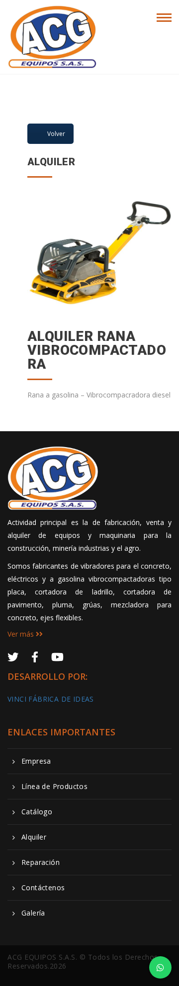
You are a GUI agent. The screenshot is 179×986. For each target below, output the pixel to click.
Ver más (21, 634)
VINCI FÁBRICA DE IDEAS (50, 699)
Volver (56, 134)
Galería (33, 913)
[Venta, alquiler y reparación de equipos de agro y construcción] (52, 15)
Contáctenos (43, 887)
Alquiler (33, 837)
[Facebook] (34, 656)
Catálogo (36, 811)
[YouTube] (57, 656)
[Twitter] (12, 656)
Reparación (40, 862)
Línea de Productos (54, 786)
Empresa (36, 761)
